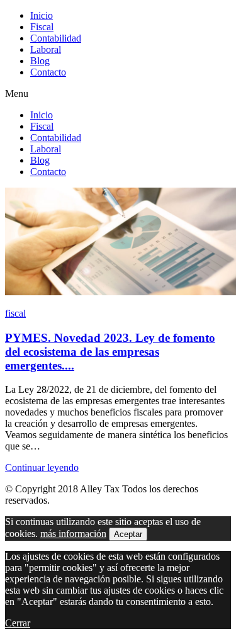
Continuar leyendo (42, 467)
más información (73, 533)
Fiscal (41, 26)
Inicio (41, 15)
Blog (40, 60)
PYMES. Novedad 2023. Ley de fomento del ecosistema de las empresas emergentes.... (110, 351)
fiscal (15, 313)
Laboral (45, 49)
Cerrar (17, 623)
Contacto (48, 72)
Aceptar (128, 534)
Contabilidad (55, 38)
